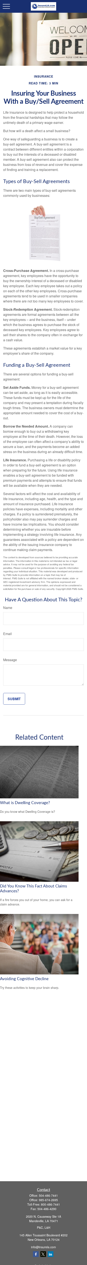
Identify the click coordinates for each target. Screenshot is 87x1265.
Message (10, 659)
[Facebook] (36, 1254)
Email (7, 633)
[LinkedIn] (50, 1254)
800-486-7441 (50, 1204)
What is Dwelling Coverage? (25, 803)
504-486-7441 (48, 1195)
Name (7, 607)
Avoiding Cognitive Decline (24, 979)
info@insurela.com (43, 1247)
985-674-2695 (48, 1200)
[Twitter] (43, 1254)
